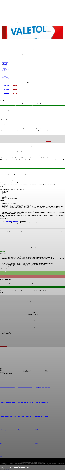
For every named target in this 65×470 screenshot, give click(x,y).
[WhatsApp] (34, 359)
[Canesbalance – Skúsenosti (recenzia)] (8, 424)
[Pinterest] (32, 359)
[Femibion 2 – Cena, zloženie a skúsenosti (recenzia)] (8, 410)
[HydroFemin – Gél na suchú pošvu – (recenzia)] (8, 438)
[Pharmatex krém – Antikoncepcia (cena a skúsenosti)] (8, 395)
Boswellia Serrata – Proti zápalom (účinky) (41, 402)
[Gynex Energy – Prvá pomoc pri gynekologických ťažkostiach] (43, 380)
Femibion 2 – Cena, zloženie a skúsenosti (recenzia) (8, 416)
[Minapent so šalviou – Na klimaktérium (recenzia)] (43, 424)
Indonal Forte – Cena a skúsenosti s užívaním (24, 416)
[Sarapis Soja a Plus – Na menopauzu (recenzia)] (26, 438)
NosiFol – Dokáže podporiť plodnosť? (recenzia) (7, 387)
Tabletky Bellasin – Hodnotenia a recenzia (41, 416)
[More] (36, 359)
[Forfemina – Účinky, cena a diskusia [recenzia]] (8, 451)
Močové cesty (2, 456)
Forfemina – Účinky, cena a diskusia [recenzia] (7, 457)
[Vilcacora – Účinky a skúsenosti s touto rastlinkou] (26, 380)
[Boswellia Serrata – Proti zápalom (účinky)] (43, 395)
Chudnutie (36, 443)
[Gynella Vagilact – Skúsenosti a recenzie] (26, 424)
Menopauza (36, 429)
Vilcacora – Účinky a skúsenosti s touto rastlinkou (25, 387)
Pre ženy (1, 385)
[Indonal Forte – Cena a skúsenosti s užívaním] (26, 410)
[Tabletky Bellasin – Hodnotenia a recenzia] (43, 410)
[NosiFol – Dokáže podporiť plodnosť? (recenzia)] (8, 380)
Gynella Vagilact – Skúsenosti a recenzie (24, 430)
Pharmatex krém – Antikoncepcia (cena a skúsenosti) (8, 402)
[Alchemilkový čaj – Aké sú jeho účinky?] (43, 438)
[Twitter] (30, 359)
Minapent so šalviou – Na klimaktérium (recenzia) (42, 430)
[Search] (18, 22)
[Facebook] (28, 359)
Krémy (1, 443)
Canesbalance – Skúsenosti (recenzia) (6, 430)
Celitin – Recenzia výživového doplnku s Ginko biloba (25, 402)
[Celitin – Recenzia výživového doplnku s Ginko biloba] (26, 395)
